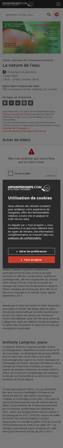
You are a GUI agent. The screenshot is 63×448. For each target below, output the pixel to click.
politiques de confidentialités (24, 238)
